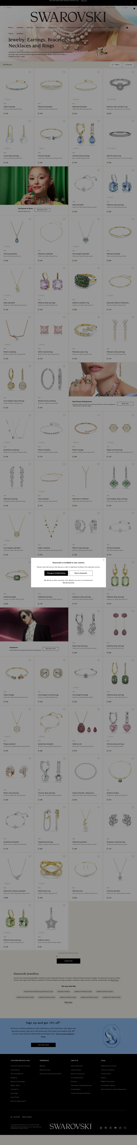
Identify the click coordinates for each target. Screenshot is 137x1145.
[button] (103, 560)
